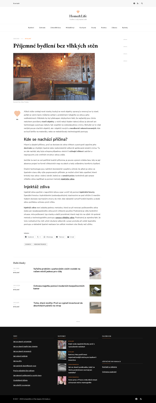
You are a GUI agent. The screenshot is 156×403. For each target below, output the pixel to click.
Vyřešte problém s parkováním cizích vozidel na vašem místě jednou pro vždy (56, 270)
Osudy (93, 28)
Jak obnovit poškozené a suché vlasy (27, 375)
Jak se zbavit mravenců (22, 351)
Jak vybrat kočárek (20, 356)
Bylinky (125, 28)
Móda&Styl (70, 28)
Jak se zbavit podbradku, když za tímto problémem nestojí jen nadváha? (81, 370)
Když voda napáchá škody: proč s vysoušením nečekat (81, 345)
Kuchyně (83, 28)
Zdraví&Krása (56, 28)
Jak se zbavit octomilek (22, 341)
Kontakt (16, 3)
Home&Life (78, 16)
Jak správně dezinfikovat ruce (24, 366)
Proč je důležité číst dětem (23, 371)
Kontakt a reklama (109, 367)
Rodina (103, 28)
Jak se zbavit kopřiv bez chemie (25, 346)
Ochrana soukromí (109, 372)
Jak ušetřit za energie (21, 385)
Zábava (114, 28)
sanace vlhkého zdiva (64, 217)
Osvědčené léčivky (20, 380)
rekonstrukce (40, 244)
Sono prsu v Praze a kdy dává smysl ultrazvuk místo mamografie (82, 381)
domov (28, 244)
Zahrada (42, 28)
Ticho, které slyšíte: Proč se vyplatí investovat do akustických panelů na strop (58, 304)
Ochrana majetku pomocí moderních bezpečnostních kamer (58, 287)
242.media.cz (46, 399)
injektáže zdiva (67, 179)
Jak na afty (17, 361)
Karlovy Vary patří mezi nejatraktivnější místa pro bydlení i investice (82, 357)
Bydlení (31, 28)
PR (17, 119)
